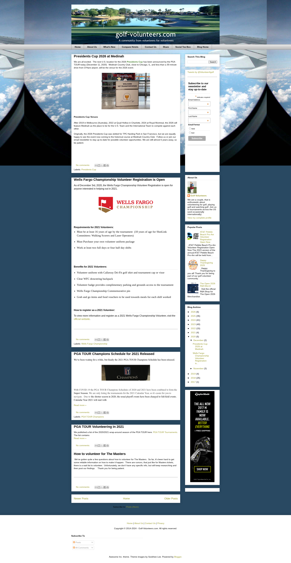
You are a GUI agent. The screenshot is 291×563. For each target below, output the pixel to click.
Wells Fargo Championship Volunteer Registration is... (201, 358)
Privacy (160, 523)
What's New (109, 47)
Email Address (198, 100)
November (198, 368)
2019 (193, 374)
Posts (78, 542)
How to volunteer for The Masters (100, 454)
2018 (193, 378)
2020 (193, 336)
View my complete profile (199, 218)
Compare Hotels (130, 47)
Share (166, 47)
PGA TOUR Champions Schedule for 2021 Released (114, 354)
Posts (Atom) (132, 507)
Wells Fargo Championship (94, 344)
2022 (193, 328)
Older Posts (171, 498)
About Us (92, 47)
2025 (193, 316)
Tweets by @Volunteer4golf (200, 72)
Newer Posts (81, 498)
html (193, 129)
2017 (193, 382)
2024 (193, 320)
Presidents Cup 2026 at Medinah (99, 56)
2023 (193, 324)
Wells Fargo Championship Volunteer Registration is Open (119, 179)
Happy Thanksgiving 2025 (206, 263)
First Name (198, 108)
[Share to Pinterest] (107, 165)
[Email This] (96, 165)
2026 (193, 312)
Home (78, 47)
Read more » (80, 405)
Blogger (177, 557)
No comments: (83, 165)
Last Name (198, 116)
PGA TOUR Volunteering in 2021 (99, 427)
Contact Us (150, 47)
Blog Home (203, 47)
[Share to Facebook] (104, 165)
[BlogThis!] (98, 165)
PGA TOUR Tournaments (165, 432)
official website (82, 319)
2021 (193, 332)
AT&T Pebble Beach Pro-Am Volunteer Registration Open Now (207, 237)
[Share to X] (101, 165)
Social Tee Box (183, 47)
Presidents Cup (88, 169)
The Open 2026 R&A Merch (207, 284)
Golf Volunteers (199, 195)
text (192, 133)
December (198, 340)
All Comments (82, 547)
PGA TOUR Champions (92, 416)
